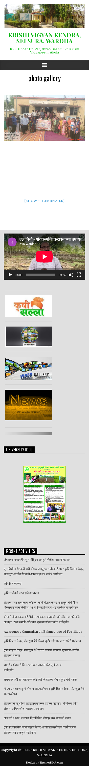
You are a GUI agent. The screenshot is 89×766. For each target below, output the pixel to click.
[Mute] (70, 274)
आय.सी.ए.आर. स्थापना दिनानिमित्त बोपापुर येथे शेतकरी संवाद (38, 718)
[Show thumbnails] (44, 201)
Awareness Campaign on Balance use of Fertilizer (43, 631)
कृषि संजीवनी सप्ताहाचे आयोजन (21, 593)
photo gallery (44, 78)
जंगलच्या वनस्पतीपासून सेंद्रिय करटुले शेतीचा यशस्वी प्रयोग (37, 560)
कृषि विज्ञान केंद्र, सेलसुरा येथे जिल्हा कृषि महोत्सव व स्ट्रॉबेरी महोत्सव (42, 641)
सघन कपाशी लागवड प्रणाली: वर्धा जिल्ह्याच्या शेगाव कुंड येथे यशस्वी (41, 679)
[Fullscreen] (78, 274)
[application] (44, 257)
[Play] (10, 274)
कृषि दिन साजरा (13, 583)
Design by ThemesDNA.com (44, 762)
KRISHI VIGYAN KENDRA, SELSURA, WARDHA (44, 38)
